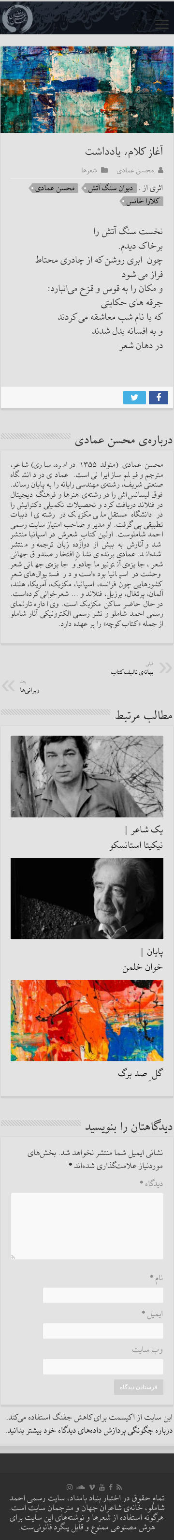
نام (156, 1278)
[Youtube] (102, 1487)
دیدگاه (151, 1184)
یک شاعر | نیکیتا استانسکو (136, 837)
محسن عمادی (135, 170)
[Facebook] (111, 1487)
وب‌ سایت (147, 1350)
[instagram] (69, 1487)
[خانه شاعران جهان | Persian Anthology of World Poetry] (87, 17)
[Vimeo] (92, 1487)
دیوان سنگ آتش (110, 188)
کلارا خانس (143, 201)
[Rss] (119, 1487)
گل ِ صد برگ (140, 1073)
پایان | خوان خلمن (143, 959)
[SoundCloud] (80, 1487)
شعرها (89, 170)
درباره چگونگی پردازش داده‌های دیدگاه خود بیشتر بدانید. (89, 1430)
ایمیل (152, 1314)
